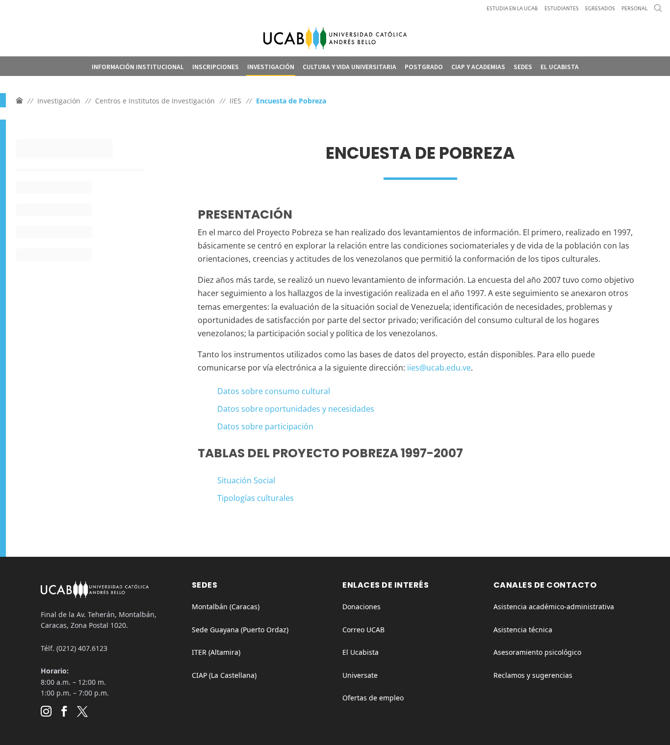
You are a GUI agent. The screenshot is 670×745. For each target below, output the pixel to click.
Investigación (270, 67)
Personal (634, 8)
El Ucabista (560, 67)
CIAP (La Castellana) (224, 675)
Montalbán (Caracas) (225, 606)
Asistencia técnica (522, 629)
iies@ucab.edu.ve (439, 367)
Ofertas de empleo (373, 697)
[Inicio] (19, 100)
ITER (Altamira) (216, 652)
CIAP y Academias (478, 67)
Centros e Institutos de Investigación (155, 100)
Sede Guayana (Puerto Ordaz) (240, 629)
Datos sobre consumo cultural (273, 391)
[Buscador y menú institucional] (658, 10)
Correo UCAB (363, 629)
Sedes (523, 67)
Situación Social (246, 480)
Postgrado (424, 67)
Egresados (600, 8)
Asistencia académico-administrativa (553, 606)
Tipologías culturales (255, 498)
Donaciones (361, 606)
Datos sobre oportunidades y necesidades (295, 408)
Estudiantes (561, 8)
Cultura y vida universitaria (349, 67)
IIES (235, 100)
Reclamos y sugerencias (532, 675)
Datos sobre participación (265, 426)
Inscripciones (215, 67)
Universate (360, 675)
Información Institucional (138, 67)
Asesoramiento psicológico (537, 652)
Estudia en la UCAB (512, 8)
